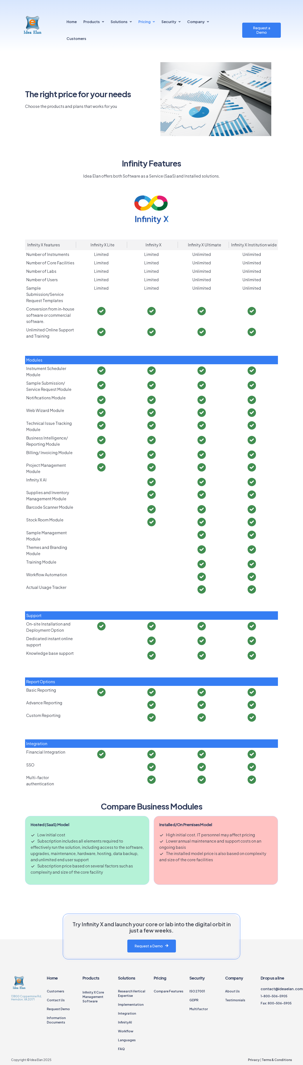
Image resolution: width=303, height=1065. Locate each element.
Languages (127, 1040)
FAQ (121, 1049)
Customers (76, 38)
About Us (232, 991)
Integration (127, 1013)
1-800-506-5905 (274, 996)
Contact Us (56, 1000)
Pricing (144, 21)
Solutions (119, 21)
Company (196, 21)
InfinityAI (125, 1022)
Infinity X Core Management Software (93, 996)
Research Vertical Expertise (131, 993)
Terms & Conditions (276, 1060)
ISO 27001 (197, 991)
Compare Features (168, 991)
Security (168, 21)
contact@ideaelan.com (282, 988)
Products (91, 21)
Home (72, 21)
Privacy (254, 1060)
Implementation (131, 1004)
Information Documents (56, 1020)
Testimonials (235, 1000)
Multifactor (198, 1009)
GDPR (193, 1000)
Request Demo (58, 1009)
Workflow (125, 1031)
